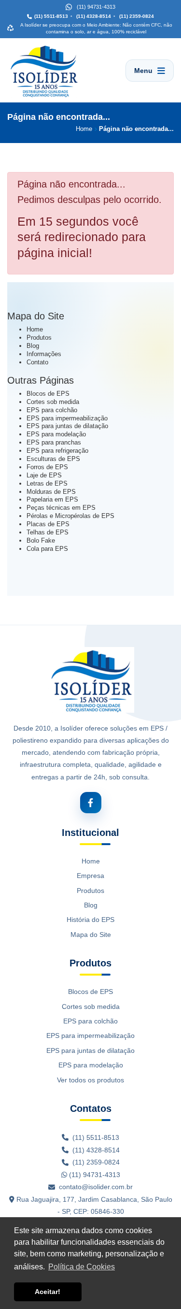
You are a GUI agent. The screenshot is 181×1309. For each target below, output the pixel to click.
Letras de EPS (47, 483)
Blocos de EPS (48, 393)
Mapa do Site (90, 934)
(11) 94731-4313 (93, 1175)
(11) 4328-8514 (93, 16)
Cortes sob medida (53, 401)
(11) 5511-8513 (51, 16)
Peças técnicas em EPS (61, 507)
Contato (37, 362)
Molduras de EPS (51, 491)
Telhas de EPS (48, 532)
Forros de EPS (47, 467)
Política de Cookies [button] (81, 1267)
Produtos (39, 337)
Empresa (90, 875)
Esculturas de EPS (53, 458)
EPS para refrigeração (57, 450)
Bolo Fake (41, 540)
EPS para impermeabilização (67, 418)
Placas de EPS (48, 524)
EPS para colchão (52, 410)
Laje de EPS (44, 475)
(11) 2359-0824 (136, 16)
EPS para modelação (56, 434)
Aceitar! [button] (47, 1291)
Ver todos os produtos (90, 1080)
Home (35, 329)
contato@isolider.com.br (96, 1187)
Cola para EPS (47, 548)
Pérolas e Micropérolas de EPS (70, 515)
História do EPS (90, 919)
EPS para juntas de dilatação (67, 426)
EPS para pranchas (54, 442)
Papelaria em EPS (52, 499)
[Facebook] (90, 802)
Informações (44, 354)
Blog (33, 345)
